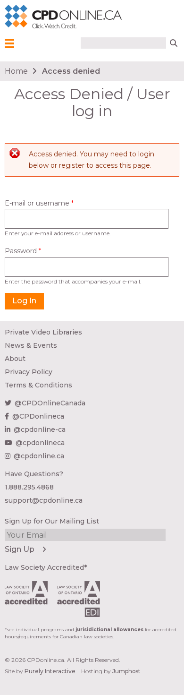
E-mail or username (39, 203)
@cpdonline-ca (40, 429)
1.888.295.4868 (29, 487)
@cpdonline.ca (39, 456)
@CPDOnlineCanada (50, 403)
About (15, 358)
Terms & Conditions (38, 385)
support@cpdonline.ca (44, 500)
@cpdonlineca (40, 442)
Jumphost (126, 671)
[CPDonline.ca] (18, 17)
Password (23, 251)
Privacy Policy (28, 372)
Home (16, 71)
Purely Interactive (50, 671)
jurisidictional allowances (109, 629)
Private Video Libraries (43, 332)
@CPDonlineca (38, 416)
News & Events (31, 345)
